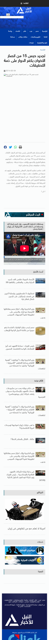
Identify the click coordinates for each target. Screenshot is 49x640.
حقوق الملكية (20, 605)
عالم (24, 31)
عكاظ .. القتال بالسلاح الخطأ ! (22, 439)
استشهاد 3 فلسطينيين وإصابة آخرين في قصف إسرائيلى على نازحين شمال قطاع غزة (19, 296)
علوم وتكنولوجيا (42, 43)
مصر (37, 31)
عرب (31, 31)
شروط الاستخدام (10, 605)
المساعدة (27, 606)
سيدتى (27, 602)
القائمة (26, 3)
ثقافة (45, 37)
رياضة (10, 31)
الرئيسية (44, 31)
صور (9, 602)
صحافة (12, 37)
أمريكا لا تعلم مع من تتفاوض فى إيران (26, 528)
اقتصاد (17, 31)
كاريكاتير (40, 492)
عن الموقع (42, 605)
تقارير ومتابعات (35, 37)
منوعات (31, 43)
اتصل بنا (20, 606)
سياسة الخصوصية (31, 605)
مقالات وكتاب (22, 37)
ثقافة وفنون (8, 600)
